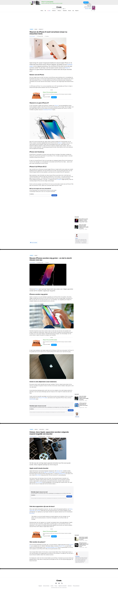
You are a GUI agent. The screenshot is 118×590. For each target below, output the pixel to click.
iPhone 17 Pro (42, 397)
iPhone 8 (56, 105)
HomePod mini (58, 472)
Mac (62, 470)
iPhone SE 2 (41, 29)
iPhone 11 (67, 67)
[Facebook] (56, 583)
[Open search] (92, 10)
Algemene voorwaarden (62, 585)
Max (46, 397)
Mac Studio (38, 475)
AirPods (36, 429)
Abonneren (87, 8)
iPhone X (60, 143)
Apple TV (46, 472)
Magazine (40, 585)
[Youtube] (59, 583)
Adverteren (70, 585)
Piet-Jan (32, 262)
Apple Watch (41, 429)
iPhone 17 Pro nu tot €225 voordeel (50, 92)
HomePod (51, 472)
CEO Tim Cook (39, 482)
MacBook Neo (62, 473)
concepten (59, 179)
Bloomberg (32, 513)
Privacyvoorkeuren (76, 585)
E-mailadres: (33, 495)
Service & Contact (46, 585)
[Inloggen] (94, 10)
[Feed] (62, 583)
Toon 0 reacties (34, 242)
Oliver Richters (33, 399)
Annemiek (33, 436)
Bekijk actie (86, 2)
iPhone (36, 29)
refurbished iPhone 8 (47, 109)
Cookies (52, 585)
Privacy (56, 585)
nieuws (31, 29)
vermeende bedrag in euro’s (52, 547)
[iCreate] (59, 7)
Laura (32, 36)
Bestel (90, 8)
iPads (58, 470)
